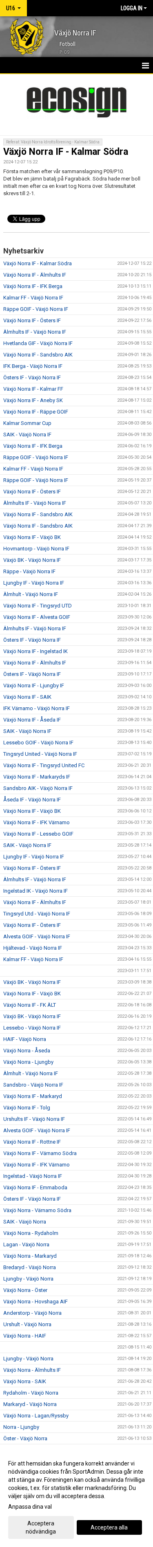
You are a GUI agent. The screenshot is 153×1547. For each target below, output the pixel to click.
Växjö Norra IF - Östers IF (32, 320)
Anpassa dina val (30, 1506)
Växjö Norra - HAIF (24, 1336)
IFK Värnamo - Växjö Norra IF (36, 708)
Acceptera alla (109, 1527)
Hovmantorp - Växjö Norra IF (36, 549)
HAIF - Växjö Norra (24, 1039)
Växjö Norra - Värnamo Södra (37, 1210)
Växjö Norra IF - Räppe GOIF (35, 412)
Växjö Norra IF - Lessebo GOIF (38, 834)
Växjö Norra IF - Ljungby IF (33, 685)
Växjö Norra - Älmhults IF (32, 1370)
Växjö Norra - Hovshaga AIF (35, 1301)
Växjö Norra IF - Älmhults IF (34, 275)
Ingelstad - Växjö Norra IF (32, 1176)
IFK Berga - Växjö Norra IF (32, 366)
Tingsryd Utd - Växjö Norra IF (36, 914)
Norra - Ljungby (21, 1427)
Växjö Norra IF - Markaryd (32, 1096)
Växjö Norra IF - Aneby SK (33, 400)
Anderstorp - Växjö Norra (32, 1313)
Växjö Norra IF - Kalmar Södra (65, 151)
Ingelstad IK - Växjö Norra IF (35, 891)
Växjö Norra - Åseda (26, 1050)
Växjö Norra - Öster (25, 1290)
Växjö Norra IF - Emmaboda (35, 1187)
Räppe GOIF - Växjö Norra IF (35, 309)
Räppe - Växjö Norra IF (29, 571)
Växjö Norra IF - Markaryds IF (36, 777)
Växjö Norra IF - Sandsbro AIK (38, 355)
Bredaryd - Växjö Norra (29, 1267)
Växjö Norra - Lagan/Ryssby (36, 1416)
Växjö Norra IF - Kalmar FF (33, 389)
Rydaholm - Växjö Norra (30, 1393)
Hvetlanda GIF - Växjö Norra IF (38, 343)
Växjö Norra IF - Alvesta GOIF (36, 617)
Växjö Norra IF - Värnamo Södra (40, 1153)
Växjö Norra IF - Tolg (26, 1108)
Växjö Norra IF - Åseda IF (32, 720)
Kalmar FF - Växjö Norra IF (33, 298)
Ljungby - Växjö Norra (28, 1279)
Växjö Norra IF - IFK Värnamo (36, 822)
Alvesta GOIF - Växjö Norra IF (36, 936)
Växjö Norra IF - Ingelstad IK (35, 651)
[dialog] (76, 1497)
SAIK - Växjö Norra (24, 1222)
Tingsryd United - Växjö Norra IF (40, 754)
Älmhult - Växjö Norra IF (30, 594)
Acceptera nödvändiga (41, 1527)
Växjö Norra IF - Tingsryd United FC (43, 765)
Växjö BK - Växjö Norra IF (32, 560)
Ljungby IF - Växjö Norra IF (33, 583)
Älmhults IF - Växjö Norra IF (34, 332)
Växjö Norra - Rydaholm (30, 1233)
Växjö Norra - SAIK (24, 1381)
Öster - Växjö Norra (25, 1438)
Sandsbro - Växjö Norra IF (33, 1085)
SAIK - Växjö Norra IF (27, 434)
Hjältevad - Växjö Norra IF (32, 948)
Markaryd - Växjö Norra (30, 1404)
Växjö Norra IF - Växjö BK (32, 537)
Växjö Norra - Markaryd (30, 1256)
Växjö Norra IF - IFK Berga (32, 286)
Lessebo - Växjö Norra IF (32, 1028)
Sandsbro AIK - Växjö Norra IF (38, 788)
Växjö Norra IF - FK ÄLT (29, 1005)
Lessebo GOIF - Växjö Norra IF (38, 742)
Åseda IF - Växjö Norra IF (32, 800)
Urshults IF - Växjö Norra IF (34, 1119)
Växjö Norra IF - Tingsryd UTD (37, 606)
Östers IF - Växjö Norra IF (32, 377)
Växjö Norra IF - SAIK (27, 697)
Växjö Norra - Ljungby (28, 1062)
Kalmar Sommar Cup (27, 423)
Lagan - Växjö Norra (26, 1244)
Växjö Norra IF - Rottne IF (32, 1142)
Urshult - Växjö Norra (27, 1324)
